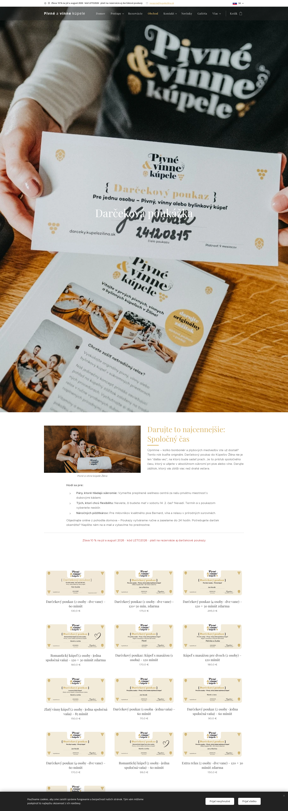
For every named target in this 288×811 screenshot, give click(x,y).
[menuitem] (101, 13)
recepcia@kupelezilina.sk (162, 3)
